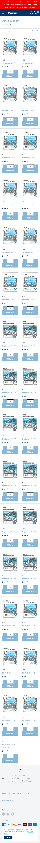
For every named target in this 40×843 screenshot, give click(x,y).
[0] (36, 12)
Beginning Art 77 (9, 439)
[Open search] (27, 13)
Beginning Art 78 (29, 439)
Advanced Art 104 (29, 205)
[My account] (31, 13)
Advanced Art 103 (9, 205)
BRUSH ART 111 (8, 673)
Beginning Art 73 (9, 346)
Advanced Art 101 (9, 157)
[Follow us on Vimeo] (12, 814)
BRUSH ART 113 (8, 720)
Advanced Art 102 (29, 157)
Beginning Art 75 (9, 392)
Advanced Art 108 (29, 299)
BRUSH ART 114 (28, 720)
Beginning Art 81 (9, 532)
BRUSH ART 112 (28, 673)
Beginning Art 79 (9, 485)
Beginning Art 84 (29, 578)
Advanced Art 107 (9, 299)
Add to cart (10, 76)
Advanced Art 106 (29, 252)
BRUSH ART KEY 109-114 (8, 746)
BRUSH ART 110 (28, 626)
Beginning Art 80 (29, 485)
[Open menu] (3, 13)
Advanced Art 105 (9, 252)
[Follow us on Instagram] (8, 814)
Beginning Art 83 (9, 578)
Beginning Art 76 (29, 392)
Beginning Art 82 (29, 532)
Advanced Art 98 (28, 63)
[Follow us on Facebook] (3, 814)
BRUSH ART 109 (8, 626)
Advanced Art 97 (8, 63)
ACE (3, 60)
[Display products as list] (37, 31)
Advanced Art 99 (8, 110)
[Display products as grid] (33, 31)
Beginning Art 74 (29, 346)
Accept (8, 837)
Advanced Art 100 (29, 110)
